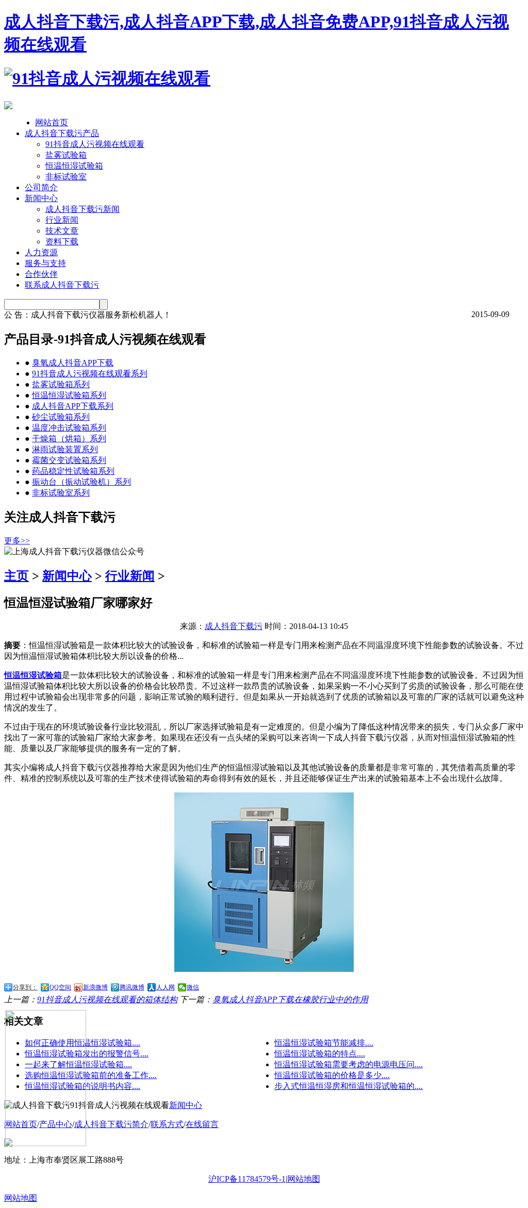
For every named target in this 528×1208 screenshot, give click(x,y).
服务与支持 (45, 263)
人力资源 (41, 252)
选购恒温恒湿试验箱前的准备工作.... (91, 1075)
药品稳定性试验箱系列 (73, 471)
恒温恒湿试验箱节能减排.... (323, 1042)
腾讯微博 (132, 987)
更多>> (17, 540)
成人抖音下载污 (233, 626)
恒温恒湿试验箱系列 (69, 395)
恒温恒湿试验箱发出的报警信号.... (86, 1053)
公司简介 (41, 187)
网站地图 (303, 1178)
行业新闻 (61, 220)
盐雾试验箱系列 (61, 384)
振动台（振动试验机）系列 (81, 481)
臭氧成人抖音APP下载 (72, 362)
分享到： (25, 987)
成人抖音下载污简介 (111, 1124)
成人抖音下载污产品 (62, 133)
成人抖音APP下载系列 (72, 406)
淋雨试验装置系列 (65, 449)
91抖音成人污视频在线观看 (94, 144)
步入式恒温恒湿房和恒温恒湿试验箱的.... (348, 1086)
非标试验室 (66, 176)
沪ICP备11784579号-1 (247, 1178)
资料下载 (61, 241)
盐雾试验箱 (66, 155)
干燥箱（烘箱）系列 (69, 438)
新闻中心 (41, 198)
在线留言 (202, 1124)
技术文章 (61, 230)
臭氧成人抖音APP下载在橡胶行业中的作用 (290, 999)
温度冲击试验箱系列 (69, 427)
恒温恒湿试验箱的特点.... (319, 1053)
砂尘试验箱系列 (61, 416)
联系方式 (167, 1124)
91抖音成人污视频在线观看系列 (89, 373)
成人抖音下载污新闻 (82, 209)
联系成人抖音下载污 (62, 284)
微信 (193, 987)
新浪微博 (95, 987)
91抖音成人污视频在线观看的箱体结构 (107, 999)
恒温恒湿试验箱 (74, 165)
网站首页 (51, 122)
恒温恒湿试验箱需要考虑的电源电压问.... (348, 1064)
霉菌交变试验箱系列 (69, 460)
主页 (16, 576)
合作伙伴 (41, 274)
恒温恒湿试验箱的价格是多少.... (332, 1075)
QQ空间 (60, 987)
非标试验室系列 (61, 492)
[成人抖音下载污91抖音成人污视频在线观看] (107, 78)
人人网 (165, 987)
